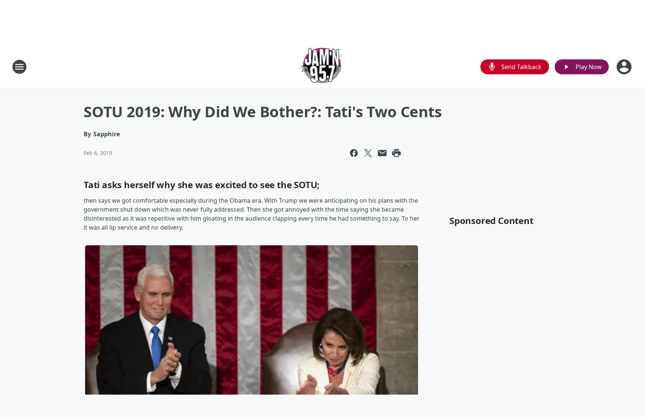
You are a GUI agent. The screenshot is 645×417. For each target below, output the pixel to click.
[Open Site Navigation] (19, 66)
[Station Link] (322, 66)
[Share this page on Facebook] (354, 153)
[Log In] (625, 66)
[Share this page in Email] (382, 153)
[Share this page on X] (368, 153)
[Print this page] (396, 153)
